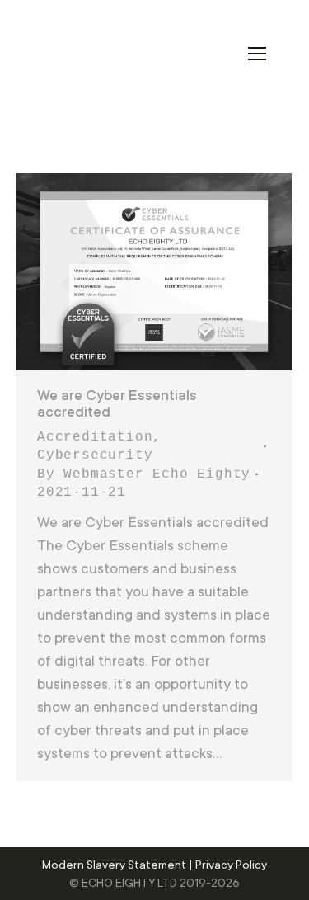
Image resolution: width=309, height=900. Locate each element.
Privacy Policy (231, 864)
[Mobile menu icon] (257, 53)
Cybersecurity (94, 455)
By (143, 474)
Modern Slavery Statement (114, 864)
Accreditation (94, 437)
